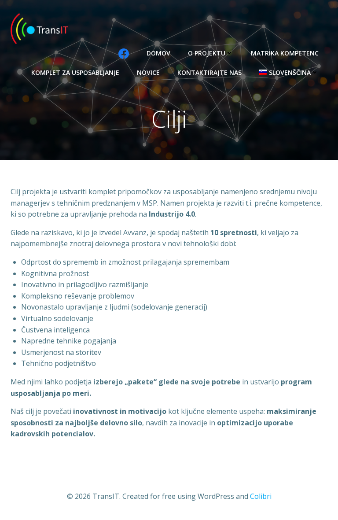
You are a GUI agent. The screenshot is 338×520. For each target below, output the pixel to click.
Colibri (261, 496)
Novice (148, 72)
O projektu (206, 53)
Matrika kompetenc (285, 53)
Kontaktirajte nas (209, 72)
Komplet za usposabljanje (75, 72)
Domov (158, 53)
